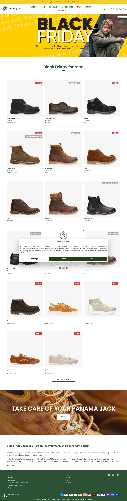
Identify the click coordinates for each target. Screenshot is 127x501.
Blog (9, 488)
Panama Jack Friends (15, 485)
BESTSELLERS (53, 7)
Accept (92, 259)
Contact (68, 475)
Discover (63, 417)
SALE (79, 7)
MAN (43, 7)
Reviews (68, 483)
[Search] (120, 9)
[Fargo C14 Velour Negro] (102, 98)
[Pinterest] (67, 268)
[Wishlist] (112, 9)
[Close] (83, 231)
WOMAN (33, 7)
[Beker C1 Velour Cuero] (102, 149)
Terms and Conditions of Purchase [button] (74, 499)
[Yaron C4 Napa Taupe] (102, 299)
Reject (63, 259)
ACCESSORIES (67, 7)
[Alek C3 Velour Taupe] (63, 349)
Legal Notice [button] (37, 499)
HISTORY (88, 7)
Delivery (10, 475)
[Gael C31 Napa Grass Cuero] (25, 199)
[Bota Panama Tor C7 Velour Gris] (25, 98)
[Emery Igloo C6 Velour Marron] (25, 149)
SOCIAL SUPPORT (60, 10)
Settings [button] (90, 499)
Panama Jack (16, 494)
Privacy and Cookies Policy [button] (51, 499)
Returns (10, 478)
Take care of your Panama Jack (18, 483)
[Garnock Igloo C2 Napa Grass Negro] (102, 199)
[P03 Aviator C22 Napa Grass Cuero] (63, 149)
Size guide (11, 480)
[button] (4, 496)
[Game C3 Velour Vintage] (63, 299)
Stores (67, 478)
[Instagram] (63, 268)
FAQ (66, 480)
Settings (34, 259)
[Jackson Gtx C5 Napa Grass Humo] (63, 98)
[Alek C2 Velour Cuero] (25, 349)
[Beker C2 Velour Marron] (25, 299)
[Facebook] (60, 268)
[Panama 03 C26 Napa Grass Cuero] (63, 199)
